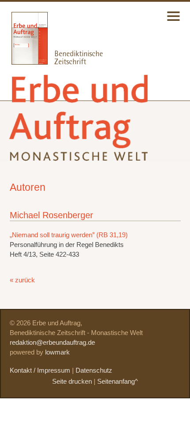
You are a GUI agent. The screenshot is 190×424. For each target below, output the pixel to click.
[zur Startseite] (80, 153)
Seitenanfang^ (117, 381)
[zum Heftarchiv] (24, 62)
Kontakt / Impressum (40, 370)
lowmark (57, 352)
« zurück (22, 280)
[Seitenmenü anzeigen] (173, 21)
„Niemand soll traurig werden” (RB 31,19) (69, 235)
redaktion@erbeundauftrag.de (52, 342)
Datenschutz (94, 370)
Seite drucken (72, 381)
